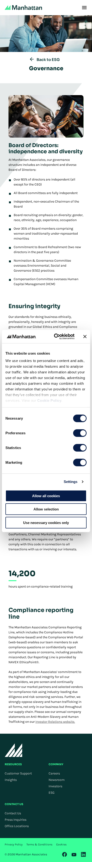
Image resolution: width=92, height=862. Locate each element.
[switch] (80, 433)
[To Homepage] (13, 750)
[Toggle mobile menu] (84, 7)
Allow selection (46, 509)
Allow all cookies (46, 496)
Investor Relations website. (55, 722)
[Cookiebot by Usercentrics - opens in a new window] (56, 337)
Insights (11, 780)
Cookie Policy (49, 401)
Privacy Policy (14, 844)
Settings (71, 482)
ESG (51, 793)
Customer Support (18, 773)
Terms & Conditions (39, 844)
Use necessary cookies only (46, 522)
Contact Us (13, 813)
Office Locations (17, 826)
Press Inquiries (15, 820)
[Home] (23, 7)
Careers (54, 773)
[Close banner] (85, 336)
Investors (55, 786)
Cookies (61, 844)
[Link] (64, 854)
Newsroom (57, 780)
